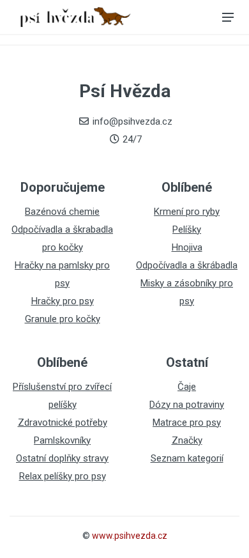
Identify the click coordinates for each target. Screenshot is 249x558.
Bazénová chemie (62, 211)
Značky (187, 440)
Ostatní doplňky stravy (62, 458)
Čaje (186, 386)
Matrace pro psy (187, 422)
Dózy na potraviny (186, 404)
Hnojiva (187, 247)
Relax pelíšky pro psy (62, 476)
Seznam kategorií (187, 458)
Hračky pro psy (62, 301)
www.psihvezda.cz (129, 536)
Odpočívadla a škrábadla (187, 265)
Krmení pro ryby (187, 211)
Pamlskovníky (62, 440)
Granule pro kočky (62, 319)
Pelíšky (186, 229)
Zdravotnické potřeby (62, 422)
